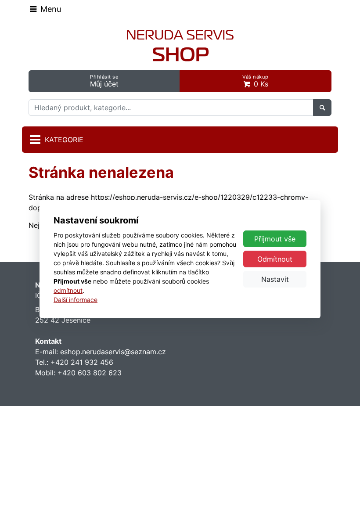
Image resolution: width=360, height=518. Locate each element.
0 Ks (255, 81)
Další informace (75, 299)
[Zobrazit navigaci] (45, 9)
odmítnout (68, 290)
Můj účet (104, 81)
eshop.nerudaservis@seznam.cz (113, 351)
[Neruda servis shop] (180, 45)
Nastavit (275, 279)
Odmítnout (274, 259)
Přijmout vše (274, 238)
